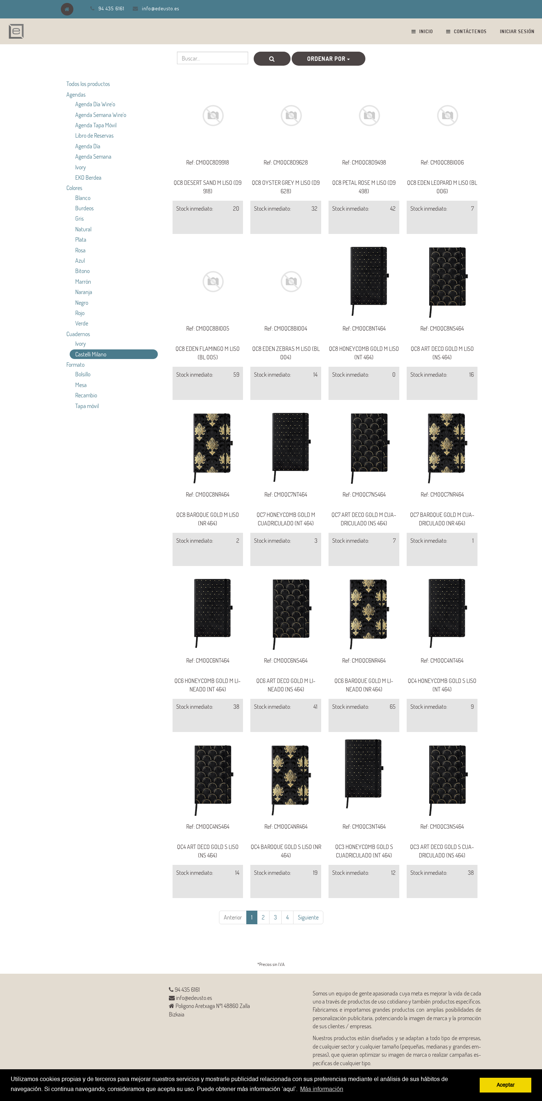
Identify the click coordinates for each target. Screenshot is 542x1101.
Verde (81, 323)
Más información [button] (321, 1090)
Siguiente (308, 917)
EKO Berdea (88, 177)
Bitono (82, 271)
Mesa (81, 385)
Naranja (83, 292)
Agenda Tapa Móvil (96, 125)
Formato (75, 364)
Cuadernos (78, 334)
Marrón (83, 281)
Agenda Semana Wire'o (100, 114)
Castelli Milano (90, 354)
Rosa (80, 250)
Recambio (86, 395)
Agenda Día (87, 146)
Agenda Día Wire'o (95, 104)
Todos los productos (88, 83)
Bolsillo (82, 374)
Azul (80, 260)
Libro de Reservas (94, 135)
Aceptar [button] (506, 1085)
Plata (80, 239)
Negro (81, 302)
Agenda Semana (93, 156)
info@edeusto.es (160, 8)
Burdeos (84, 208)
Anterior (233, 917)
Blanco (82, 197)
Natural (83, 229)
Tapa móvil (87, 406)
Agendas (76, 94)
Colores (74, 187)
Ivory (80, 167)
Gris (79, 218)
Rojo (79, 313)
